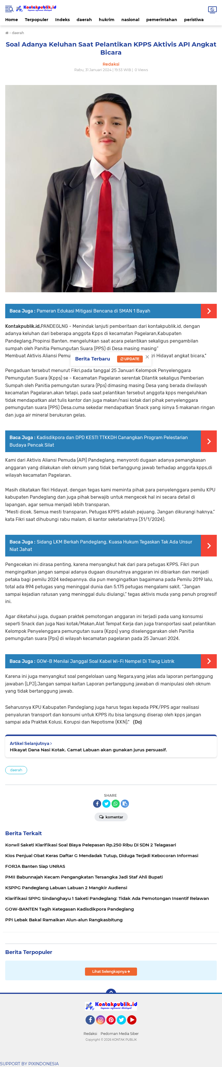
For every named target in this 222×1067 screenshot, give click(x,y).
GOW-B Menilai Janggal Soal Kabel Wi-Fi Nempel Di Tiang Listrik (105, 661)
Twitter (124, 1027)
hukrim (106, 19)
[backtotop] (111, 994)
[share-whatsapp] (116, 804)
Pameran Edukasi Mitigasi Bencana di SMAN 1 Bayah (93, 311)
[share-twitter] (106, 804)
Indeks (62, 19)
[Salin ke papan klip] (125, 804)
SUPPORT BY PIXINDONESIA (29, 1063)
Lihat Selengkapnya (109, 971)
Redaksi (90, 1033)
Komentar (114, 817)
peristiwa (194, 19)
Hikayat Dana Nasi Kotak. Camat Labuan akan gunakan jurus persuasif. (88, 749)
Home (11, 19)
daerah (84, 19)
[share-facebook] (97, 804)
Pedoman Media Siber (120, 1033)
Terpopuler (36, 19)
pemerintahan (161, 19)
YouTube (135, 1027)
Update (131, 359)
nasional (130, 19)
